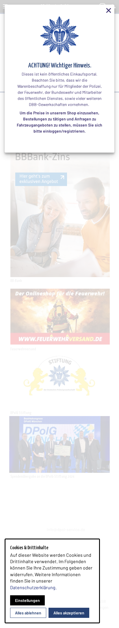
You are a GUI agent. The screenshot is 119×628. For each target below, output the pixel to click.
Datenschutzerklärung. (33, 587)
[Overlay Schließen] (108, 10)
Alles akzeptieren (68, 612)
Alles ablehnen (28, 612)
